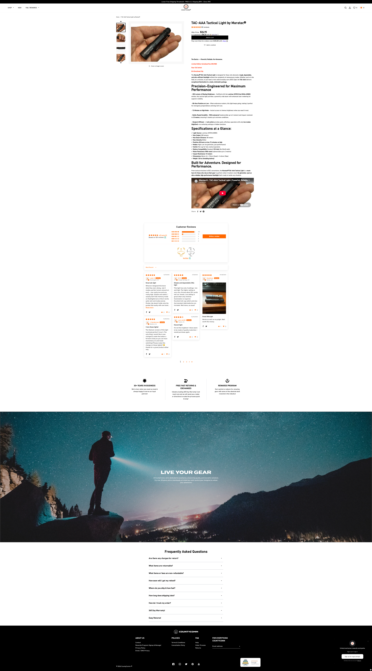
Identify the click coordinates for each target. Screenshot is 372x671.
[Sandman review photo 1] (214, 298)
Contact (138, 642)
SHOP (10, 8)
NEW (19, 8)
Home (117, 17)
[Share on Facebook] (198, 211)
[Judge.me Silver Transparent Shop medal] (191, 251)
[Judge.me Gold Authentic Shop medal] (181, 251)
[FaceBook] (173, 664)
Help (197, 642)
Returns (198, 648)
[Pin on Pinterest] (203, 211)
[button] (196, 27)
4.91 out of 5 (163, 235)
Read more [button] (149, 307)
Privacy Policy (140, 648)
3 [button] (186, 362)
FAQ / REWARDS (31, 8)
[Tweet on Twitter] (201, 211)
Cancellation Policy (178, 645)
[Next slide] (120, 62)
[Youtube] (199, 664)
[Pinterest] (193, 664)
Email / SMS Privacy (142, 650)
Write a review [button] (214, 236)
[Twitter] (186, 664)
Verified (185, 258)
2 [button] (183, 362)
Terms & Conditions (178, 642)
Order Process (200, 645)
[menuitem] (121, 27)
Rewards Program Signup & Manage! (148, 645)
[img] (150, 275)
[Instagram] (180, 664)
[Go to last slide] (120, 21)
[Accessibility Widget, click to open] (371, 670)
